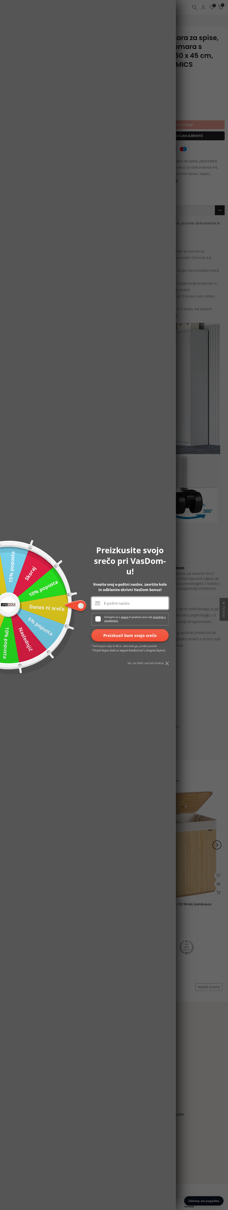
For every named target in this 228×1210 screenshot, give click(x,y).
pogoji (124, 617)
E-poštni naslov (117, 603)
